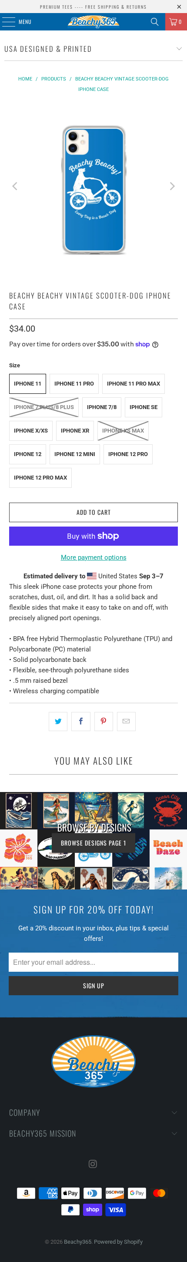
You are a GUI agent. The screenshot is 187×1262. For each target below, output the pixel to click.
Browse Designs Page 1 (93, 842)
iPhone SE (143, 407)
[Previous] (16, 186)
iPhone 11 (27, 383)
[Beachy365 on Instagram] (93, 1165)
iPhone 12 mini (74, 454)
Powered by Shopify (118, 1242)
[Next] (171, 186)
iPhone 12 (27, 454)
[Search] (155, 21)
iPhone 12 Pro (128, 454)
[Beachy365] (93, 21)
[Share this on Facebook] (80, 721)
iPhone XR (75, 430)
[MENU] (4, 21)
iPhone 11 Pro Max (133, 383)
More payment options (94, 557)
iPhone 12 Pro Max (40, 477)
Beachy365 (77, 1242)
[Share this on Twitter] (58, 721)
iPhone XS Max (123, 430)
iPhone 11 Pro (74, 383)
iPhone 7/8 (102, 407)
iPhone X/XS (31, 430)
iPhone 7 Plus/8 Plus (44, 407)
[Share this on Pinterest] (103, 721)
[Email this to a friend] (126, 721)
